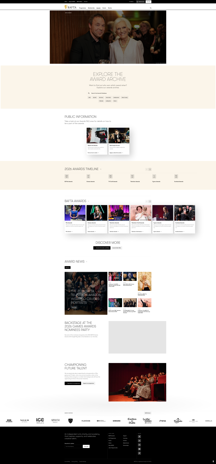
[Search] (150, 8)
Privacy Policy (75, 461)
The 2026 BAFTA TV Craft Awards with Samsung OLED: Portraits (129, 300)
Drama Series (108, 97)
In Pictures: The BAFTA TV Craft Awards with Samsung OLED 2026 (144, 300)
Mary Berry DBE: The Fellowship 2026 (143, 273)
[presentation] (146, 12)
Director (115, 100)
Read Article (74, 307)
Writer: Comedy (124, 97)
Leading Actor (108, 100)
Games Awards (71, 55)
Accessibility (67, 461)
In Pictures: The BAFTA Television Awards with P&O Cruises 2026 (114, 274)
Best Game (101, 97)
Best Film (94, 97)
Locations (131, 1)
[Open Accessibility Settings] (213, 461)
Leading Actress (116, 97)
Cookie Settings (82, 461)
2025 (89, 97)
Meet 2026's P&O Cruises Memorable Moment (129, 273)
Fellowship (101, 100)
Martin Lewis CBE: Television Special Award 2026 (115, 300)
